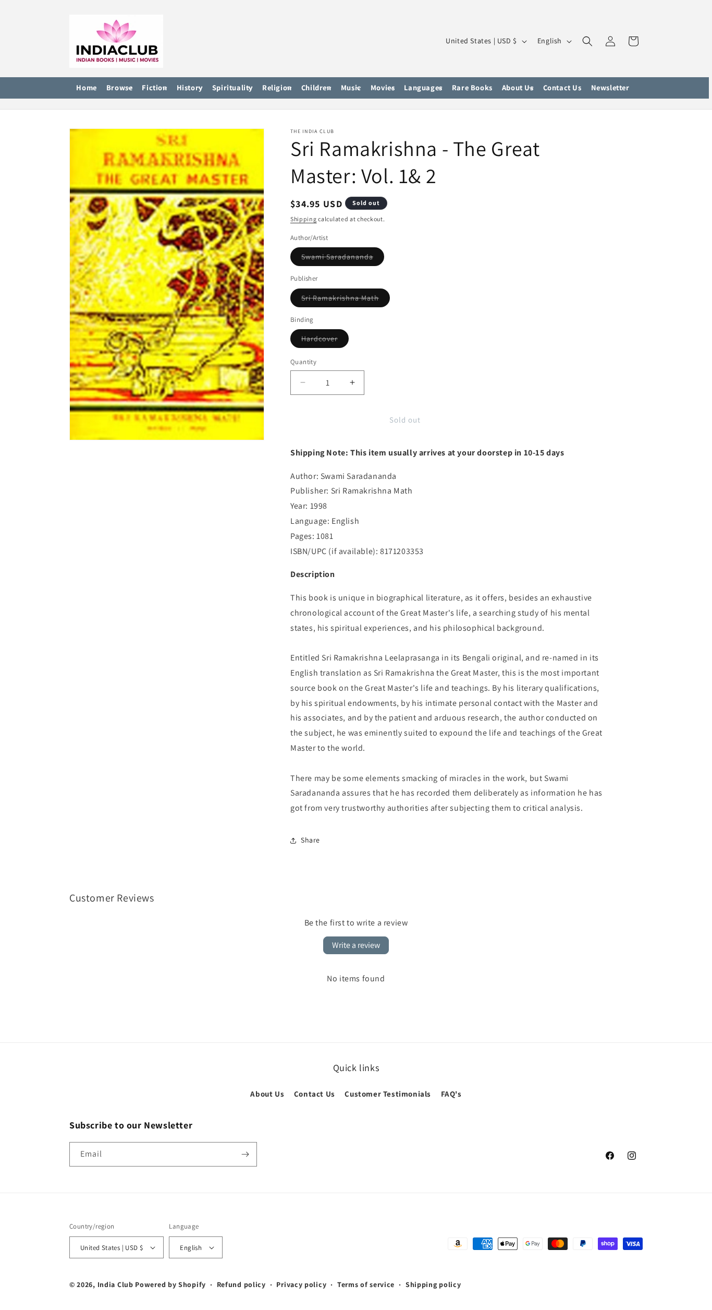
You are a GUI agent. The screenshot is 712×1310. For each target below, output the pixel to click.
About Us (267, 1094)
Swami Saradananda (342, 258)
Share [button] (310, 840)
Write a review (356, 945)
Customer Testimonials (388, 1094)
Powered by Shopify (170, 1284)
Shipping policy (433, 1284)
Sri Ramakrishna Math (345, 300)
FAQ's (451, 1094)
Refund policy (241, 1284)
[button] (119, 88)
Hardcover (325, 340)
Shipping (303, 219)
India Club (115, 1284)
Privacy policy (301, 1284)
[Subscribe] (245, 1154)
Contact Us (314, 1094)
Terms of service (366, 1284)
